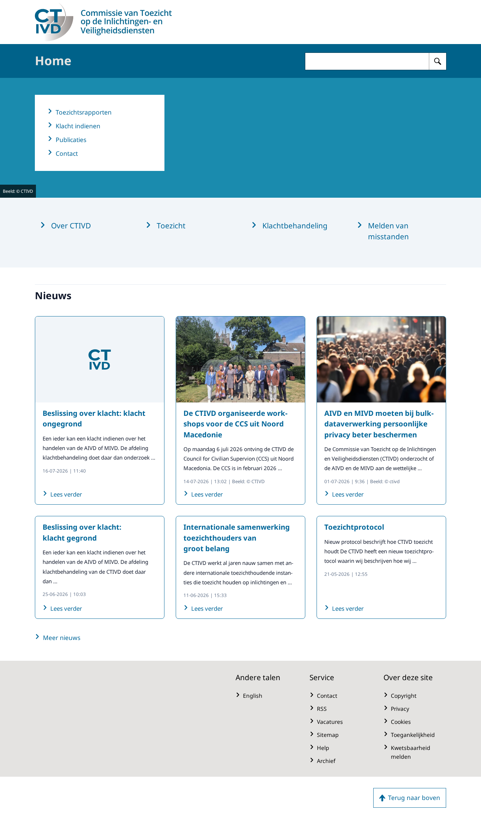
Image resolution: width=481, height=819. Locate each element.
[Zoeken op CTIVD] (437, 61)
